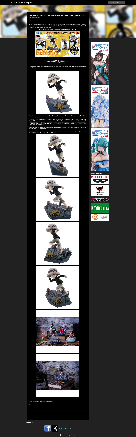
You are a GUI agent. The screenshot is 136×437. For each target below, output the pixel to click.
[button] (30, 20)
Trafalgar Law (49, 401)
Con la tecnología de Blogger (68, 435)
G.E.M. (30, 401)
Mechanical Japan (22, 2)
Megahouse (36, 401)
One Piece (42, 401)
